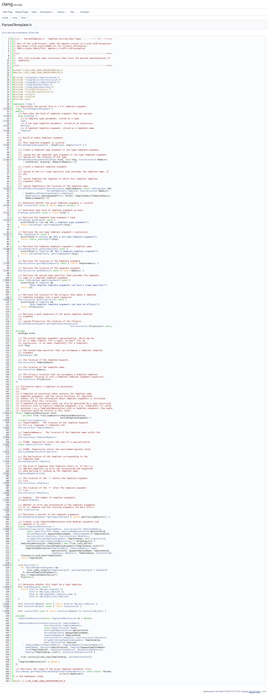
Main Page (8, 12)
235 (6, 604)
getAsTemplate (47, 249)
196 (6, 509)
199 (6, 517)
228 (6, 587)
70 (6, 205)
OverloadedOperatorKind (31, 452)
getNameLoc (43, 270)
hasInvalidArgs (33, 606)
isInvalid (30, 205)
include (5, 18)
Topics (34, 12)
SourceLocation (87, 159)
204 (6, 529)
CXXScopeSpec (98, 188)
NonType (25, 125)
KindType (29, 116)
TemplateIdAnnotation (39, 526)
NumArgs (33, 500)
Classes (61, 12)
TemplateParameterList (72, 671)
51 (6, 159)
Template (26, 130)
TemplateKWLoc (45, 427)
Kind (41, 473)
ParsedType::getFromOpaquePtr (46, 225)
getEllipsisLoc (45, 299)
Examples (84, 12)
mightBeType (31, 587)
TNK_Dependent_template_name (56, 594)
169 (6, 444)
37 (6, 125)
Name (47, 444)
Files (72, 12)
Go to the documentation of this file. (20, 32)
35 (6, 121)
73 (6, 213)
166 (6, 437)
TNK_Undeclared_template (53, 596)
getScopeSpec (50, 280)
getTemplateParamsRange (44, 671)
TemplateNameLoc (46, 437)
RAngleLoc (42, 493)
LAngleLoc (42, 483)
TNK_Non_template (49, 589)
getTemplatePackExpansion (61, 324)
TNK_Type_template (49, 592)
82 (6, 234)
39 (6, 130)
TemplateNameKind (28, 473)
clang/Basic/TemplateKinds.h (42, 82)
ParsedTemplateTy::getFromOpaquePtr (50, 254)
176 (6, 461)
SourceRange (22, 671)
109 (6, 299)
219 (6, 565)
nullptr (75, 145)
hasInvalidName (33, 604)
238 (6, 611)
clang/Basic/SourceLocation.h (43, 80)
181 (6, 473)
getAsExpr (31, 234)
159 (6, 420)
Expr (20, 234)
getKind (33, 213)
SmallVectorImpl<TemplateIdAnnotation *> (51, 541)
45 (6, 145)
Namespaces (46, 12)
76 (6, 220)
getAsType (37, 220)
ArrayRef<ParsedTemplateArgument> (47, 538)
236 (6, 606)
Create (22, 529)
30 (6, 109)
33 (6, 116)
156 (6, 413)
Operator (52, 452)
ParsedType (24, 220)
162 (6, 427)
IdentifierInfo (34, 444)
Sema (23, 18)
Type (23, 121)
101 (6, 280)
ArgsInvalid (31, 509)
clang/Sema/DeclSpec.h (39, 84)
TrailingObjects (36, 420)
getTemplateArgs (57, 517)
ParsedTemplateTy (57, 191)
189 (6, 493)
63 (6, 188)
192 (6, 500)
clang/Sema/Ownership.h (39, 87)
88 (6, 249)
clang (14, 18)
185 (6, 483)
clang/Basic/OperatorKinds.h (42, 77)
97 (6, 270)
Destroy (28, 565)
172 (6, 452)
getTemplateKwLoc (47, 263)
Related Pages (22, 12)
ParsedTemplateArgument (36, 109)
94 (6, 263)
